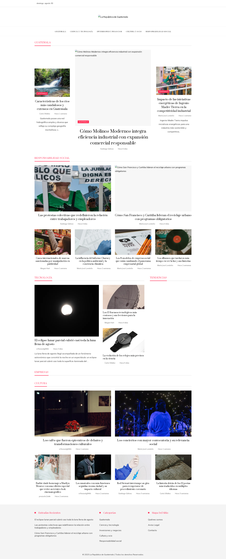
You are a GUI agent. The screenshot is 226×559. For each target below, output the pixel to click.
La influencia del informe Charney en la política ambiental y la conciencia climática (92, 261)
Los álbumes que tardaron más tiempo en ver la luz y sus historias (173, 260)
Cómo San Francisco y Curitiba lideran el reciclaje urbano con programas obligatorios (153, 217)
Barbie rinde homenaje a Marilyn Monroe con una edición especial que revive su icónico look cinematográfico (52, 488)
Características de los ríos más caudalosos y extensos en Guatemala (52, 105)
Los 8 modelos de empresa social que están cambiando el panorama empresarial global (133, 261)
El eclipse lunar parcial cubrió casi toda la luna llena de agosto (64, 519)
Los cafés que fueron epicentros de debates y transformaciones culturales (73, 442)
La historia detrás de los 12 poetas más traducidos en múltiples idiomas (173, 486)
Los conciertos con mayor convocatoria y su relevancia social (153, 442)
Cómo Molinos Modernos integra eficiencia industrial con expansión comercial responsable (113, 137)
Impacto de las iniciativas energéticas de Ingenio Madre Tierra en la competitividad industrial (174, 105)
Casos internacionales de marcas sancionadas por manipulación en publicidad (53, 261)
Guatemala (83, 122)
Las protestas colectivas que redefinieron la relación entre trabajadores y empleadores (73, 217)
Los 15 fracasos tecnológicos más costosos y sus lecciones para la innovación (120, 315)
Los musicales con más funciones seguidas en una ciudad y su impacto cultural (93, 486)
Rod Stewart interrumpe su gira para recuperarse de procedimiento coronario (133, 486)
